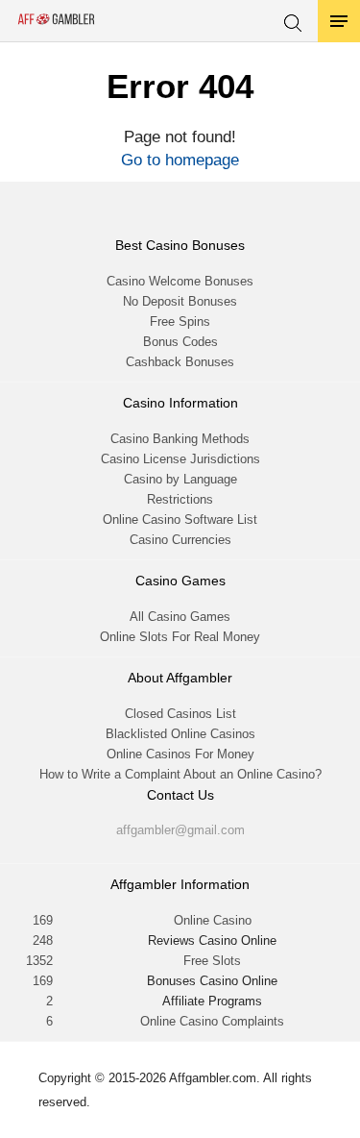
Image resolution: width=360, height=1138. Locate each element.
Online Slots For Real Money (180, 637)
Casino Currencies (180, 539)
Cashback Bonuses (180, 362)
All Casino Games (180, 616)
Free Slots (212, 960)
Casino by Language (180, 479)
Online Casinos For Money (180, 754)
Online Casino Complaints (212, 1021)
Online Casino (213, 920)
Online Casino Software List (180, 519)
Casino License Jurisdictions (180, 459)
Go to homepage (180, 160)
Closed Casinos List (180, 713)
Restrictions (180, 499)
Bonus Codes (180, 341)
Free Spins (180, 321)
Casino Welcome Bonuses (180, 281)
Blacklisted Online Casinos (180, 734)
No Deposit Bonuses (180, 301)
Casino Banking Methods (180, 439)
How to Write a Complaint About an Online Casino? (180, 774)
